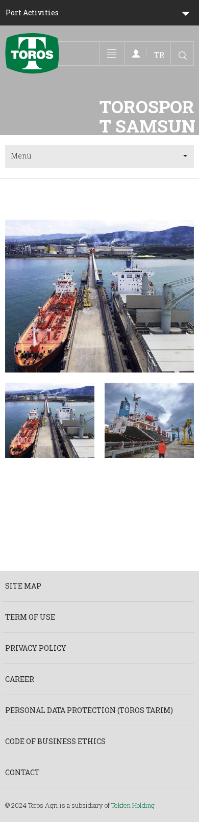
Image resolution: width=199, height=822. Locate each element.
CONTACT (22, 772)
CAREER (19, 679)
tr (159, 55)
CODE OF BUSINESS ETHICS (55, 741)
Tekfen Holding (133, 805)
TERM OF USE (30, 617)
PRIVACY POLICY (35, 648)
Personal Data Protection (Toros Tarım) (89, 710)
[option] (99, 296)
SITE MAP (23, 586)
